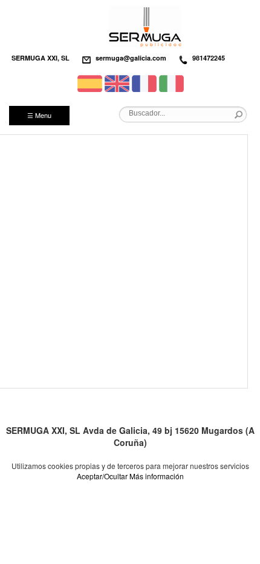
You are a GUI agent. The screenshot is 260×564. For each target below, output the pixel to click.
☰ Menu (39, 115)
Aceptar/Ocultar (102, 476)
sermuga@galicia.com (131, 57)
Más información (156, 476)
